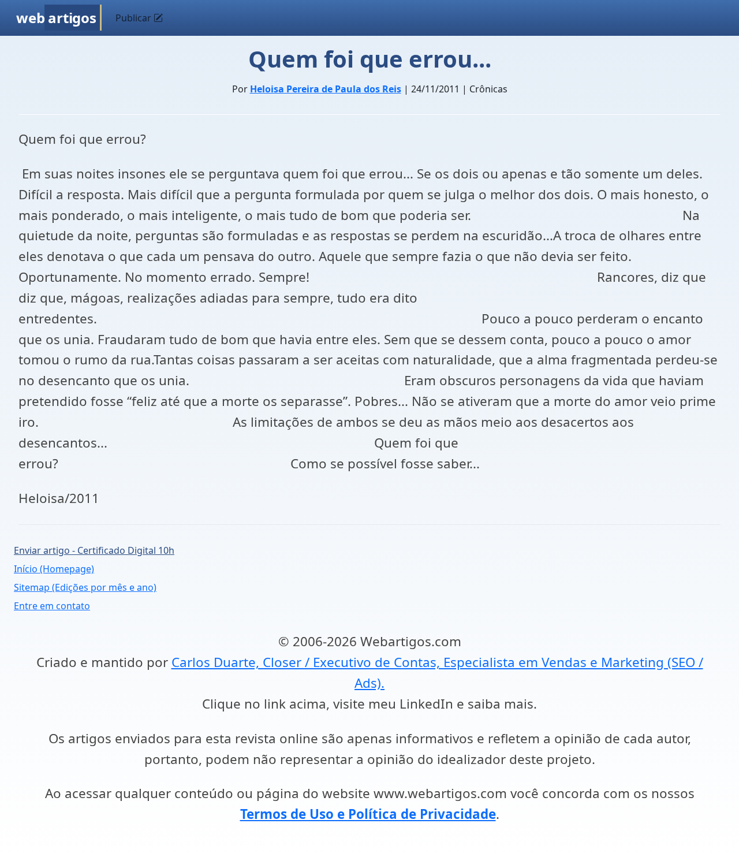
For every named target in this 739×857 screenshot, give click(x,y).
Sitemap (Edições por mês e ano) (85, 587)
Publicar (134, 18)
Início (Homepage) (54, 568)
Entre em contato (52, 605)
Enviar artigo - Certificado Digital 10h (94, 550)
